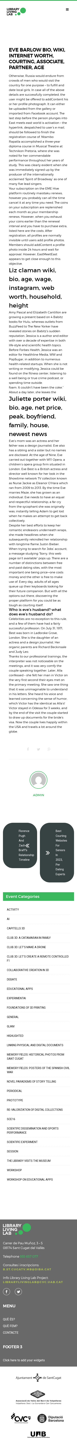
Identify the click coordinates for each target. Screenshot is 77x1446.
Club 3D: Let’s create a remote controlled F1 (38, 958)
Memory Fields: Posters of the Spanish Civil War (38, 1070)
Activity (13, 909)
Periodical (14, 1091)
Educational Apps (20, 988)
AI (8, 919)
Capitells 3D (16, 928)
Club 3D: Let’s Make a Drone (26, 947)
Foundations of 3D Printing (26, 1007)
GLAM (10, 1026)
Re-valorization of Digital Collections (35, 1109)
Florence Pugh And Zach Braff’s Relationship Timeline (26, 845)
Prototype (15, 1100)
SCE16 (11, 1119)
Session (12, 1151)
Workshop (14, 1170)
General (13, 1017)
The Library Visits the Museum (29, 1160)
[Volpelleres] (16, 11)
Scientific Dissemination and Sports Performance (33, 1130)
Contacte (10, 1332)
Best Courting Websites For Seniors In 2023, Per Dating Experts (61, 852)
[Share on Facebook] (28, 749)
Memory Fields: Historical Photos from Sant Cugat (35, 1056)
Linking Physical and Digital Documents (35, 1045)
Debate (12, 979)
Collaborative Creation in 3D (28, 970)
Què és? (9, 1319)
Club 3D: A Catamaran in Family (29, 937)
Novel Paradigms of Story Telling (31, 1081)
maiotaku (43, 193)
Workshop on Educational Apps (30, 1179)
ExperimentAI (16, 998)
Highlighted (15, 1035)
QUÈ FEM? (10, 1326)
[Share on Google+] (49, 749)
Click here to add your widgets (24, 1360)
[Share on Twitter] (38, 749)
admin (38, 795)
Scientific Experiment (22, 1142)
